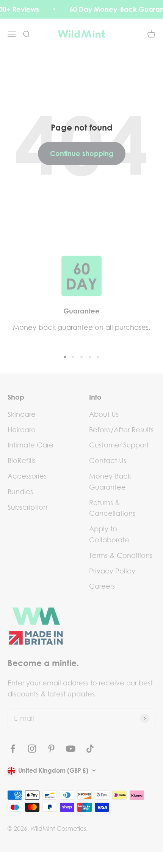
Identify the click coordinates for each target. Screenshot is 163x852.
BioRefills (22, 460)
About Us (104, 414)
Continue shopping (81, 153)
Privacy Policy (112, 571)
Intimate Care (30, 445)
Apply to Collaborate (109, 534)
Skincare (22, 414)
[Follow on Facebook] (13, 748)
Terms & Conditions (120, 555)
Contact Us (107, 460)
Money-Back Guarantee (110, 481)
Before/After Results (121, 429)
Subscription (27, 507)
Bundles (20, 491)
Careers (102, 586)
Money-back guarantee (53, 327)
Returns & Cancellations (112, 508)
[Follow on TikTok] (90, 748)
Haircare (22, 429)
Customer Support (119, 445)
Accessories (27, 476)
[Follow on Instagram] (32, 748)
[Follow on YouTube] (71, 748)
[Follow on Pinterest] (51, 748)
